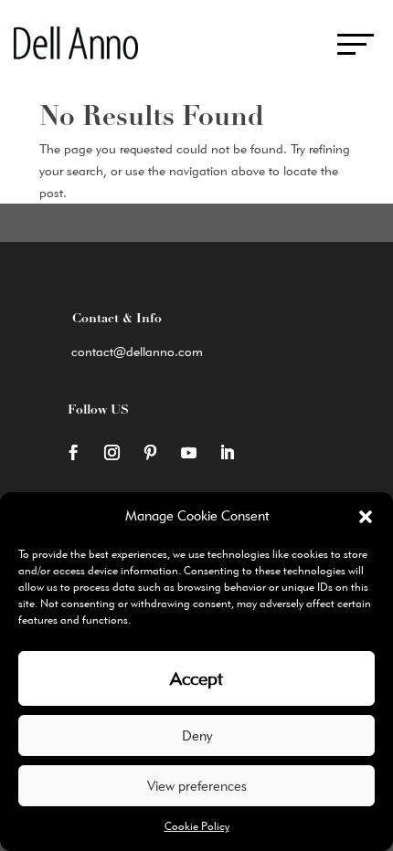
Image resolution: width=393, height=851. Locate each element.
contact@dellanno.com (137, 351)
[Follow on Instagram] (111, 452)
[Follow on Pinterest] (149, 452)
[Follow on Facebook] (73, 452)
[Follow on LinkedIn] (226, 452)
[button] (365, 517)
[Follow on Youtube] (188, 452)
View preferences (197, 786)
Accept (196, 678)
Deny (197, 736)
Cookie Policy (197, 826)
